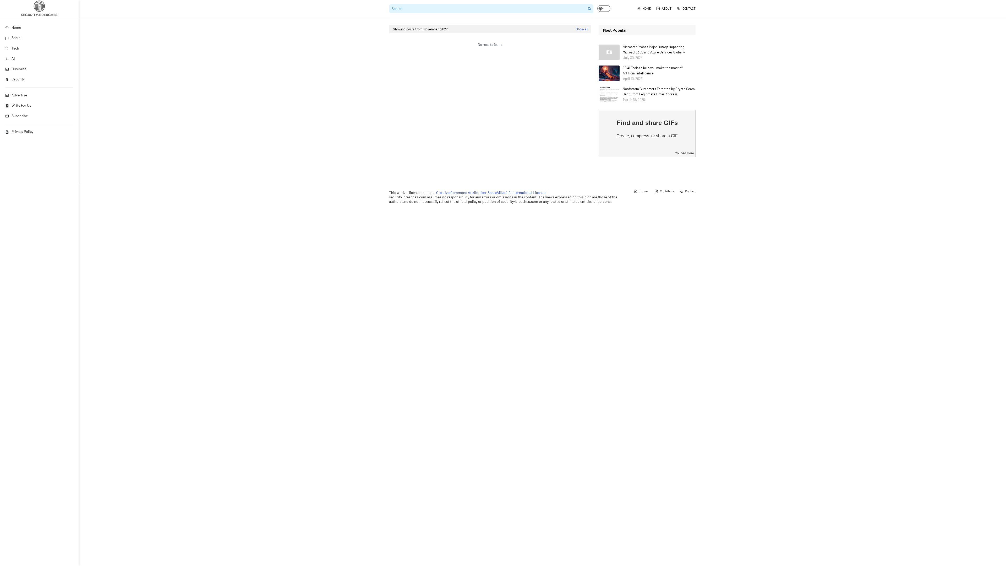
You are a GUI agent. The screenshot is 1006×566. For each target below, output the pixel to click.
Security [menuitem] (18, 79)
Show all (582, 29)
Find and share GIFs (647, 122)
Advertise (19, 95)
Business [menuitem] (19, 69)
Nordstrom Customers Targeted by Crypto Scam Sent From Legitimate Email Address (659, 91)
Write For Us (21, 105)
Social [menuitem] (16, 37)
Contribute (667, 191)
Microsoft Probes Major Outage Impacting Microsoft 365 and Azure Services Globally (654, 49)
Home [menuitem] (16, 27)
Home (647, 8)
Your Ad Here (684, 153)
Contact (689, 8)
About (666, 8)
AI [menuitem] (13, 58)
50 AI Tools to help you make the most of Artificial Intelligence (653, 70)
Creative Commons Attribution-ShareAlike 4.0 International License (490, 192)
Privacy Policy (22, 131)
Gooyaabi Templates (459, 212)
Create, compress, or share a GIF (647, 136)
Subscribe (20, 115)
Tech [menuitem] (15, 48)
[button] (603, 8)
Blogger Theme (414, 212)
